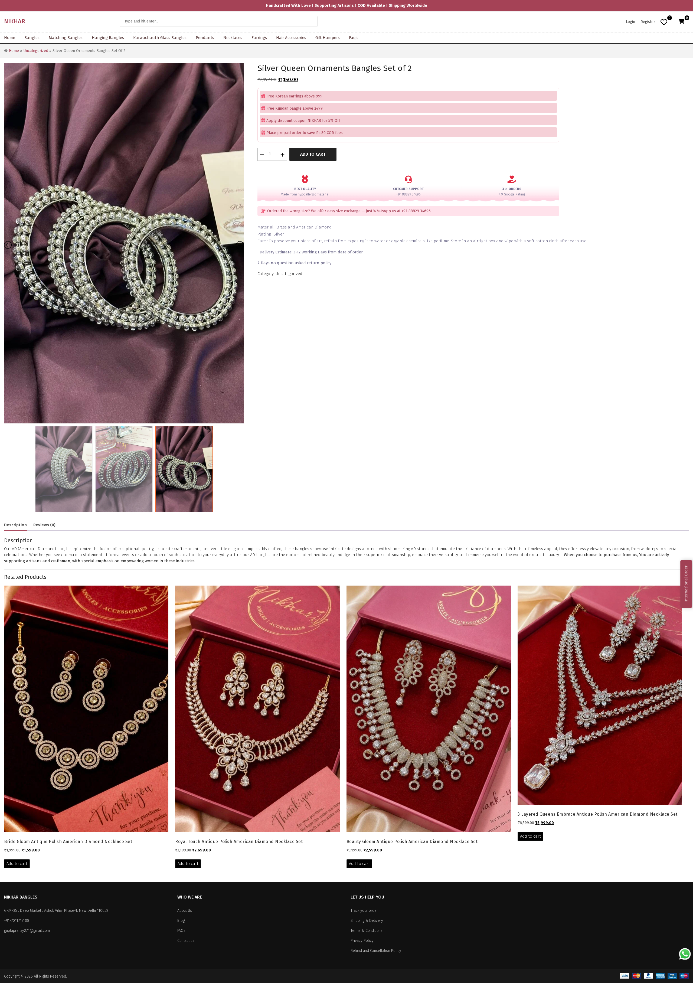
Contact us (185, 940)
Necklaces (232, 37)
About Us (184, 910)
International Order (686, 584)
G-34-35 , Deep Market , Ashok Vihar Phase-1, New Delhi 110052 (56, 910)
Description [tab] (15, 524)
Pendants (205, 37)
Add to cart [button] (16, 863)
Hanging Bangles (108, 37)
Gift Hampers (327, 37)
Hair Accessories (291, 37)
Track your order (364, 910)
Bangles (32, 37)
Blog (181, 920)
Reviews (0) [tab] (44, 524)
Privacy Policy (362, 940)
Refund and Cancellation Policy (376, 950)
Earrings (259, 37)
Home (9, 37)
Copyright (11, 976)
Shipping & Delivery (367, 920)
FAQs (181, 930)
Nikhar (14, 21)
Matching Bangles (66, 37)
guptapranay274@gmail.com (27, 930)
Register (647, 21)
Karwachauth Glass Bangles (160, 37)
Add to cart (313, 154)
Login (630, 21)
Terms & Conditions (367, 930)
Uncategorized (35, 50)
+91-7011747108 (16, 920)
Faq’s (353, 37)
